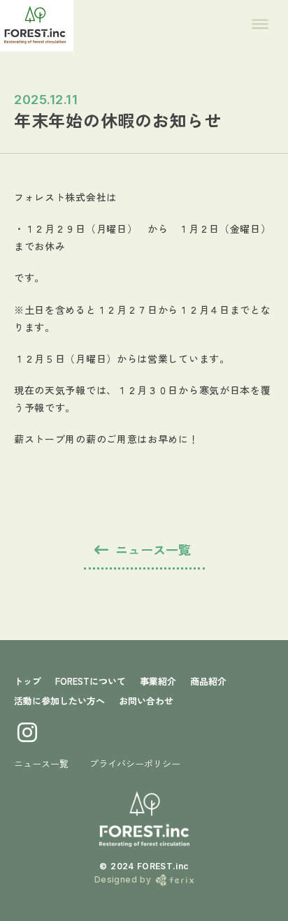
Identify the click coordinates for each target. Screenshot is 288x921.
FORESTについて (90, 681)
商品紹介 (208, 681)
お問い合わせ (146, 701)
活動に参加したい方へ (59, 701)
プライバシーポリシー (134, 763)
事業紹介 (158, 681)
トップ (27, 681)
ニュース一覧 (41, 763)
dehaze (260, 24)
